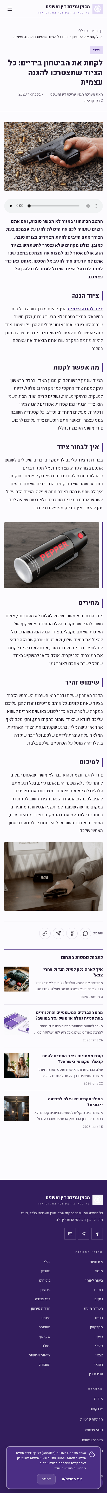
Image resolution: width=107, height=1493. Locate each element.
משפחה (44, 1327)
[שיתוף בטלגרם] (58, 933)
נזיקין (99, 1336)
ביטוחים (44, 1280)
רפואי (98, 1364)
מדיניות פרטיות (91, 1419)
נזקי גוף (44, 1336)
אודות (98, 1398)
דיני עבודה (42, 1299)
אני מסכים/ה (72, 1479)
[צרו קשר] (70, 1234)
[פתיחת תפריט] (10, 9)
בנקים (98, 1290)
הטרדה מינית (93, 1308)
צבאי (99, 1355)
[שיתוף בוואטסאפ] (85, 933)
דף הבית (96, 31)
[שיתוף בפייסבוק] (72, 933)
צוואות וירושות (39, 1355)
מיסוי (99, 1271)
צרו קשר (96, 1409)
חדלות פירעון (40, 1308)
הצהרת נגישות (92, 1440)
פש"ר (46, 1346)
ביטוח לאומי (94, 1280)
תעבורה (44, 1364)
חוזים (99, 1318)
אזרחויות (96, 1261)
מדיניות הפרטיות (72, 1468)
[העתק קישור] (45, 933)
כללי (81, 31)
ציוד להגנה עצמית (85, 309)
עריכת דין (96, 1374)
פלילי (99, 1346)
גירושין (45, 1290)
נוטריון (45, 1271)
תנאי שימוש (94, 1429)
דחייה (46, 1479)
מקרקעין (96, 1327)
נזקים (99, 1299)
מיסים (46, 1318)
